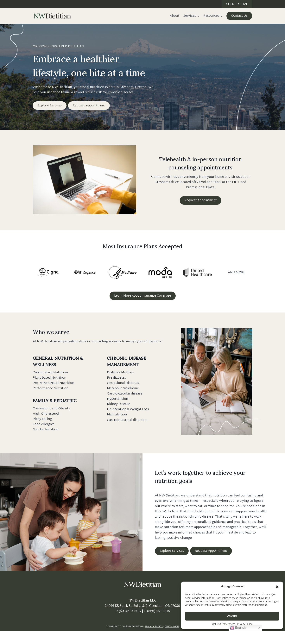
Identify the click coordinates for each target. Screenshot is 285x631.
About (174, 16)
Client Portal (237, 4)
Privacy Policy (244, 624)
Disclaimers (172, 627)
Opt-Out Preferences (223, 624)
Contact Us (239, 16)
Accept (232, 616)
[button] (277, 587)
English (240, 627)
